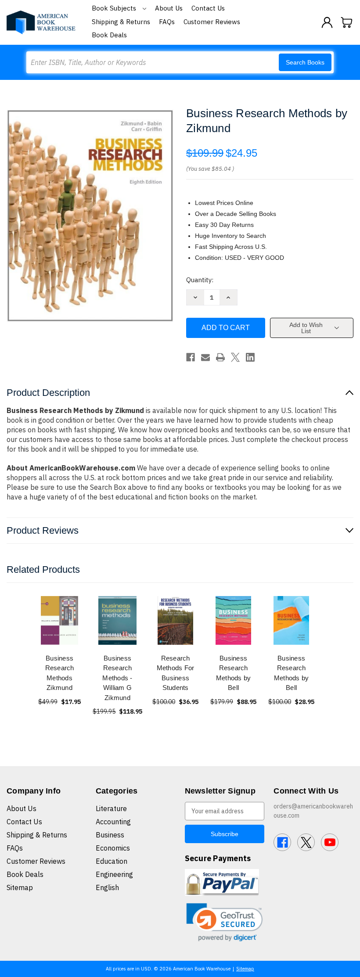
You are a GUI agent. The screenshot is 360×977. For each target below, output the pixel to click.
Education (111, 861)
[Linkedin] (250, 357)
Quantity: (199, 280)
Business (110, 834)
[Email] (205, 357)
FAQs (167, 22)
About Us (169, 8)
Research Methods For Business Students (175, 673)
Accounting (113, 821)
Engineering (114, 874)
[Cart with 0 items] (346, 22)
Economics (113, 848)
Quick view (60, 620)
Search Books (305, 62)
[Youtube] (329, 842)
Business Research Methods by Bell (233, 673)
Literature (111, 808)
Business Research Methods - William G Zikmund (117, 677)
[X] (235, 357)
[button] (225, 922)
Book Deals (109, 35)
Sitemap (20, 887)
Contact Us (208, 8)
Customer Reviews (212, 22)
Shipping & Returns (121, 22)
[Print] (220, 357)
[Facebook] (190, 357)
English (107, 887)
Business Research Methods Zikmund (59, 673)
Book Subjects (115, 8)
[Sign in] (327, 22)
